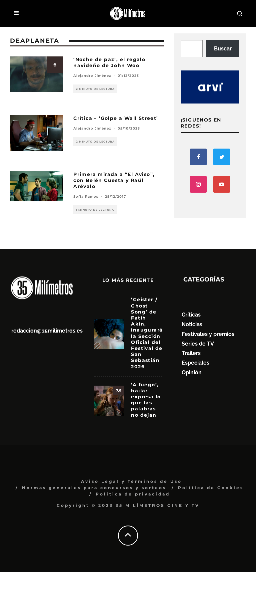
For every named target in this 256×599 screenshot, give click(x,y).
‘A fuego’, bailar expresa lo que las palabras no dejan (146, 400)
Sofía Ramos (85, 196)
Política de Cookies (211, 487)
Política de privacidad (133, 493)
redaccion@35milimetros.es (47, 331)
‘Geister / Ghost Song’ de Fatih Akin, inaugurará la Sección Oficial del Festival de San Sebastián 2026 (147, 332)
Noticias (192, 324)
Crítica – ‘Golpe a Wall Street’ (115, 118)
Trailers (191, 353)
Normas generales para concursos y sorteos (94, 487)
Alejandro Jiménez (92, 75)
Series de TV (198, 344)
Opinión (192, 372)
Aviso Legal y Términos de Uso (131, 481)
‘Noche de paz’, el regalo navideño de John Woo (109, 62)
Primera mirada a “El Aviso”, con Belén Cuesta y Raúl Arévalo (114, 180)
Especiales (195, 363)
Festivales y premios (208, 334)
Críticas (191, 315)
